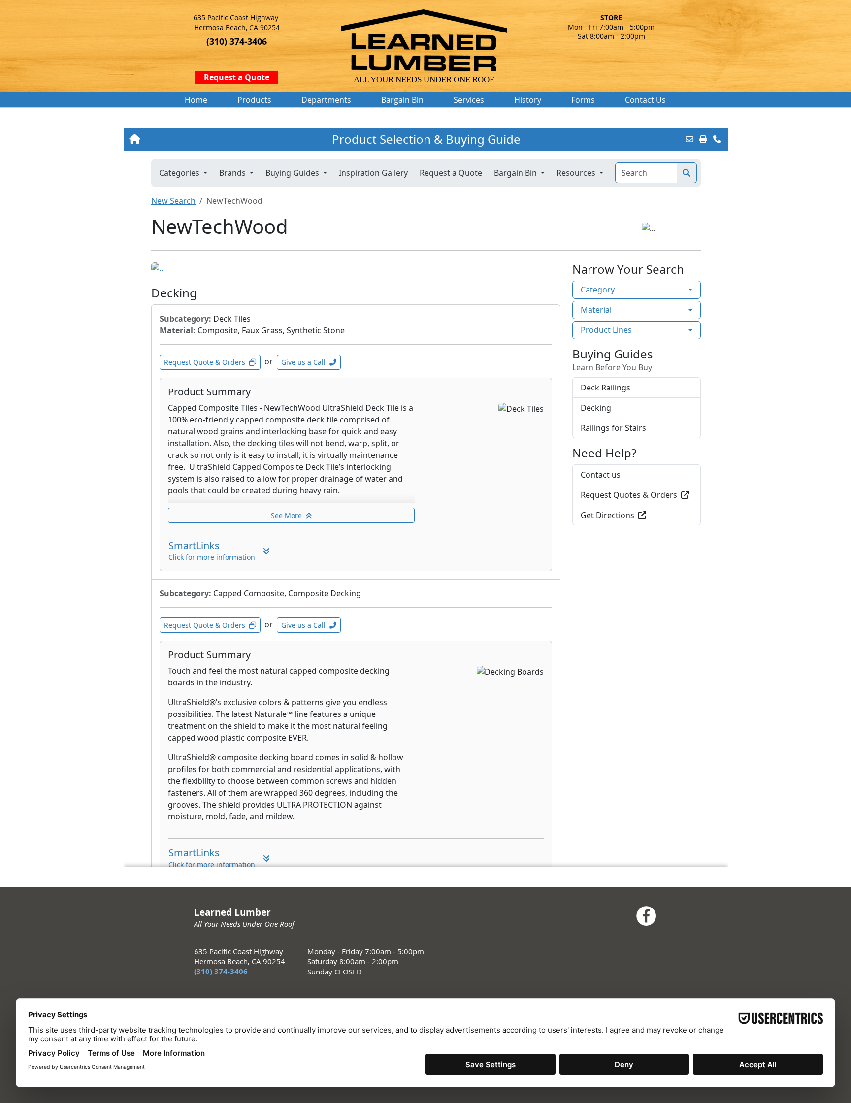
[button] (254, 100)
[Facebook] (646, 916)
